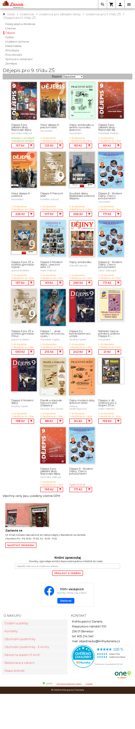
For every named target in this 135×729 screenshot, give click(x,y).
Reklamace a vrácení (19, 663)
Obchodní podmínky (19, 639)
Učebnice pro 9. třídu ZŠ (103, 14)
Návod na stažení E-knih (22, 655)
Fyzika (9, 37)
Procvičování (13, 54)
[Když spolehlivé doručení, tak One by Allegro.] (122, 678)
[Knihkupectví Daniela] (13, 4)
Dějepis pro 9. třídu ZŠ (20, 18)
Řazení (57, 76)
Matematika (13, 46)
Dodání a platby (16, 623)
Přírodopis (12, 50)
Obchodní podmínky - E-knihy (26, 647)
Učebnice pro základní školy (60, 14)
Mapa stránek (14, 670)
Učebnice (27, 14)
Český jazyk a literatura (20, 24)
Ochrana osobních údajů (69, 683)
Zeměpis (11, 63)
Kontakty (11, 631)
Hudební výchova (17, 41)
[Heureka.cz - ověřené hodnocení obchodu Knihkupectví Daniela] (100, 657)
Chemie (10, 28)
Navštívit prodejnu (20, 545)
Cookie (89, 683)
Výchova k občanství (18, 59)
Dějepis (10, 32)
